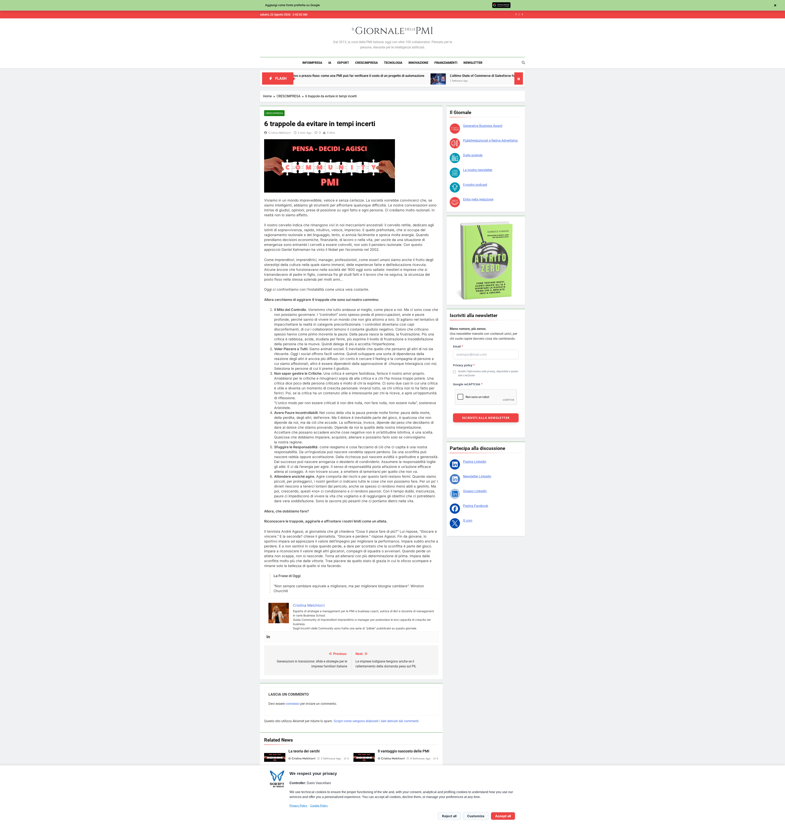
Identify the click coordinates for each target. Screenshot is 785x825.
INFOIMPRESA (312, 63)
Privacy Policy (298, 805)
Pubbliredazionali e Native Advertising (490, 140)
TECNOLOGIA (393, 63)
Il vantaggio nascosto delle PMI (403, 751)
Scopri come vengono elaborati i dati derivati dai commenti (376, 721)
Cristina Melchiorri (279, 133)
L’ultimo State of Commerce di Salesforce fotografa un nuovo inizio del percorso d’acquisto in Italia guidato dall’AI (476, 76)
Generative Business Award (482, 126)
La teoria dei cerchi (304, 751)
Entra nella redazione (478, 199)
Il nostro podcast (475, 185)
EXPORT (343, 63)
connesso (292, 704)
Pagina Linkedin (474, 462)
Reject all (449, 816)
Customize (475, 816)
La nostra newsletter (477, 170)
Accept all (503, 816)
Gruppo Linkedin (475, 491)
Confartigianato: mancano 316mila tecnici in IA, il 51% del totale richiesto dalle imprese (451, 14)
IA (329, 63)
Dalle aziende (472, 155)
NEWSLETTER (472, 63)
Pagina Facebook (475, 506)
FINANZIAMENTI (445, 63)
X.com (467, 520)
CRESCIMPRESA (366, 63)
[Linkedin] (268, 637)
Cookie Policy (319, 805)
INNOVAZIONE (418, 63)
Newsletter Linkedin (477, 476)
